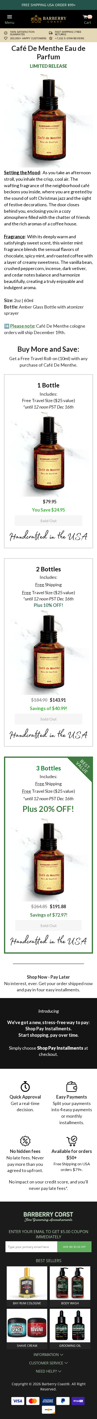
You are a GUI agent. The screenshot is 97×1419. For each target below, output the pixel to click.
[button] (48, 454)
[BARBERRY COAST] (48, 19)
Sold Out (48, 520)
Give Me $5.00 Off (74, 1246)
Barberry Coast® (56, 1384)
